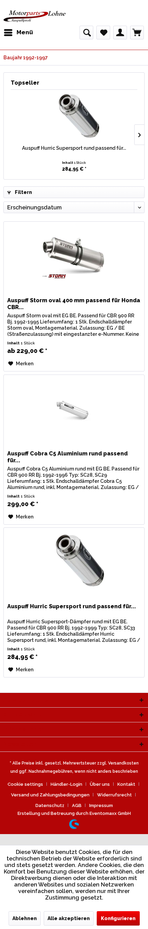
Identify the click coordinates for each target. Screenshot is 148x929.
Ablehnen (24, 918)
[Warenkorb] (137, 32)
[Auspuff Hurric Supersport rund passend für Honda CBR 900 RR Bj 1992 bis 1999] (74, 117)
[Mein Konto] (120, 32)
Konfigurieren (118, 918)
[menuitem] (18, 32)
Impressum (101, 805)
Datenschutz (49, 805)
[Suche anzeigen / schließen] (86, 32)
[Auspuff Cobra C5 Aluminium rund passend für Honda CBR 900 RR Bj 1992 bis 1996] (74, 409)
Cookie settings (25, 784)
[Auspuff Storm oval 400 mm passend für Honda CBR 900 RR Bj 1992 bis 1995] (74, 256)
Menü (25, 32)
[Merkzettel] (103, 32)
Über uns (100, 784)
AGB (77, 805)
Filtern (23, 192)
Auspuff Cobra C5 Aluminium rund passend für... (67, 457)
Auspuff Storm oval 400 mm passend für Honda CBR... (73, 303)
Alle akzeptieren (68, 918)
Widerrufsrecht (114, 794)
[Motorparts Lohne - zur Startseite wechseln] (34, 16)
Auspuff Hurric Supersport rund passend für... (74, 148)
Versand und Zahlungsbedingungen (50, 794)
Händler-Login (66, 784)
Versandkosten (123, 763)
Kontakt (126, 784)
